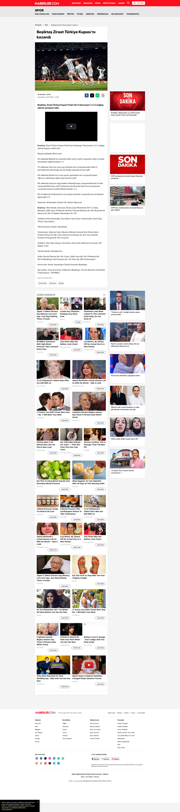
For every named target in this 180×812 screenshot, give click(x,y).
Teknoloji (65, 726)
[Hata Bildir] (86, 781)
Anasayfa (38, 25)
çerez (3, 804)
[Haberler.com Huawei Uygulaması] (115, 759)
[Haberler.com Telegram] (54, 763)
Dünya (37, 741)
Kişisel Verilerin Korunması (126, 732)
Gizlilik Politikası (123, 726)
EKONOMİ (76, 3)
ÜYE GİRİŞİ (140, 3)
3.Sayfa (37, 738)
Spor (46, 25)
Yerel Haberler (67, 738)
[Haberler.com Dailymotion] (58, 763)
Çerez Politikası (123, 729)
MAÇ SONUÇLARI (42, 14)
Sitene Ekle (121, 747)
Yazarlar (65, 735)
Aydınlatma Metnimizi (18, 808)
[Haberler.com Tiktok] (49, 763)
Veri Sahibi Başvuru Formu (126, 735)
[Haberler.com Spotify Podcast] (63, 758)
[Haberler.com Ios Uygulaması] (95, 759)
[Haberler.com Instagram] (49, 758)
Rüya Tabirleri (94, 735)
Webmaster (121, 738)
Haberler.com (94, 720)
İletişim (126, 713)
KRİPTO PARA (109, 3)
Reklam (119, 713)
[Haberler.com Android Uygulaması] (105, 759)
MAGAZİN (88, 3)
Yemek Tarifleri (95, 738)
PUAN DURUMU (58, 14)
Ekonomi (38, 723)
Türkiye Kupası (42, 283)
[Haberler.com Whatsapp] (58, 758)
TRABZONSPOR (132, 14)
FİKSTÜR (70, 14)
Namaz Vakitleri (95, 726)
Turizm (64, 732)
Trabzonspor (52, 283)
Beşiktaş (61, 283)
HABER (121, 3)
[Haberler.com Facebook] (41, 758)
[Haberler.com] (45, 713)
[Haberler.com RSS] (36, 763)
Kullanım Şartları (123, 723)
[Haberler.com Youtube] (45, 763)
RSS (119, 744)
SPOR (97, 3)
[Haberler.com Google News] (36, 758)
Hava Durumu (94, 723)
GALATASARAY (117, 14)
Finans (64, 729)
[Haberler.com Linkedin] (54, 758)
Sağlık (64, 723)
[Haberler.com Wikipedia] (41, 763)
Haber (83, 777)
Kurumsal (121, 720)
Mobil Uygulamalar (123, 741)
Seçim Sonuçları (95, 729)
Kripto (37, 735)
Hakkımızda (111, 713)
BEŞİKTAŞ (90, 14)
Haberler (38, 720)
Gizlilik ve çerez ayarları (75, 781)
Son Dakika (38, 732)
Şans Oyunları (94, 732)
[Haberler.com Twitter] (45, 758)
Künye (133, 713)
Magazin (37, 729)
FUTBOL (80, 14)
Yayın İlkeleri (141, 713)
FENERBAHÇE (102, 14)
